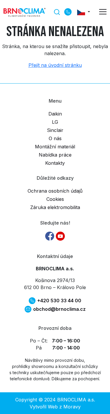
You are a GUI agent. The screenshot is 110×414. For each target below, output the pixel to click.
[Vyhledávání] (56, 11)
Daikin (55, 114)
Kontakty (55, 163)
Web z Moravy (64, 407)
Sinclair (55, 130)
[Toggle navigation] (102, 11)
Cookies (55, 199)
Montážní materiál (55, 147)
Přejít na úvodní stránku (55, 65)
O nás (55, 138)
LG (55, 122)
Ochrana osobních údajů (55, 191)
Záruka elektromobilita (55, 207)
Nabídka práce (55, 155)
